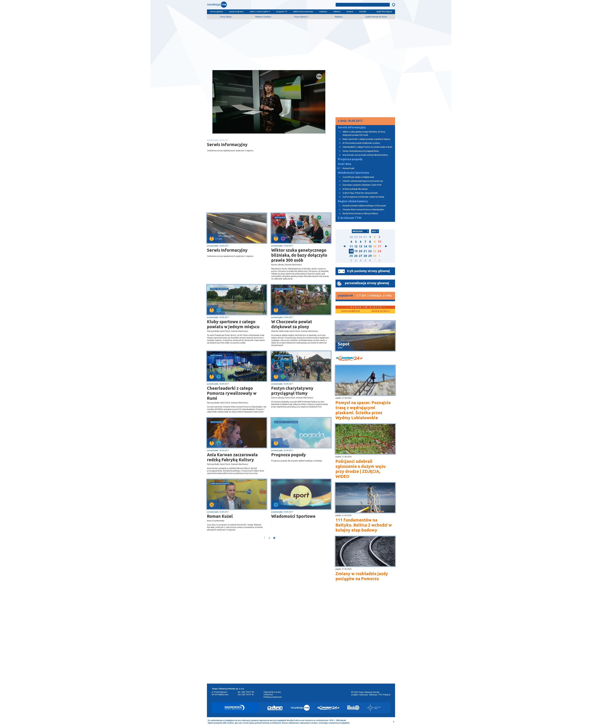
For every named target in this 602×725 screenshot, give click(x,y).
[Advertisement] (301, 43)
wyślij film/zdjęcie (384, 12)
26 (356, 255)
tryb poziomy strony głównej (368, 271)
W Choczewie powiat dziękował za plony (291, 324)
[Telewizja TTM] (300, 708)
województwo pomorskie (286, 422)
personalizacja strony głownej (367, 283)
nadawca (323, 12)
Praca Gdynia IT (301, 17)
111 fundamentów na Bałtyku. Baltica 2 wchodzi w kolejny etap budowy (363, 525)
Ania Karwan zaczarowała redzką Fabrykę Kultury (232, 457)
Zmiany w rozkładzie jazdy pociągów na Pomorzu (361, 576)
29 (356, 237)
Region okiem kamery (353, 201)
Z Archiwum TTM (349, 217)
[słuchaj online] (380, 311)
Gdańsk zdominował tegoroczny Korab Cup (361, 181)
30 (360, 237)
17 (379, 246)
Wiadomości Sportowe (293, 516)
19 (356, 251)
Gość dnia (344, 164)
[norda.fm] (350, 311)
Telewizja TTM (375, 695)
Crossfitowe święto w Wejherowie (356, 177)
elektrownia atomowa (303, 12)
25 (351, 255)
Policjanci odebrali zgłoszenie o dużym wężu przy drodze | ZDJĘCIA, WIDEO (360, 469)
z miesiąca (374, 295)
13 (360, 246)
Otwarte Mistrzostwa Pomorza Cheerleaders (361, 209)
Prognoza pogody (288, 454)
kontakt (362, 12)
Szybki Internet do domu (376, 17)
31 (365, 237)
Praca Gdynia (226, 17)
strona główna (216, 12)
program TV (281, 12)
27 (360, 255)
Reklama (339, 17)
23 (374, 251)
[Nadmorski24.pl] (328, 708)
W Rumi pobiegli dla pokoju (353, 189)
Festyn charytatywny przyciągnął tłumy (292, 391)
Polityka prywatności (273, 697)
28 (351, 237)
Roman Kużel (220, 516)
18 (351, 251)
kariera (350, 12)
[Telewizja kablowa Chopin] (275, 708)
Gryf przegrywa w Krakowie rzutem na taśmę (361, 197)
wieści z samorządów (259, 12)
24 (379, 251)
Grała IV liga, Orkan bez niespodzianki (358, 193)
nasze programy (236, 12)
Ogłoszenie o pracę (272, 692)
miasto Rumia (216, 355)
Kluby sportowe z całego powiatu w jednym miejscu (233, 324)
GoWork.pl (268, 694)
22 (370, 251)
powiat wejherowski (219, 289)
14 (365, 246)
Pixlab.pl (386, 695)
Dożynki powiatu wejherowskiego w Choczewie (362, 205)
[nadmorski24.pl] (365, 358)
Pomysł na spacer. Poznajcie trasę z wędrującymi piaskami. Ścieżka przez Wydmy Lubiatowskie (363, 410)
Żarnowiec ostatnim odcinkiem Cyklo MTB (360, 185)
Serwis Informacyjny (227, 250)
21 (365, 251)
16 (374, 246)
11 (351, 246)
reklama (337, 12)
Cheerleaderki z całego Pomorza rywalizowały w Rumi (231, 393)
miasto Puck (280, 217)
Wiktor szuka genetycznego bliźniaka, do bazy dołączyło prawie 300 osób (299, 255)
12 (356, 246)
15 (370, 246)
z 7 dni (361, 295)
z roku (387, 295)
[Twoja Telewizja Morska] (239, 5)
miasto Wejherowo (283, 355)
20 (360, 251)
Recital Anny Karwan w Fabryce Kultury (358, 213)
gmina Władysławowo (220, 483)
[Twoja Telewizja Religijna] (374, 708)
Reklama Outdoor (263, 17)
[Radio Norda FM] (353, 708)
